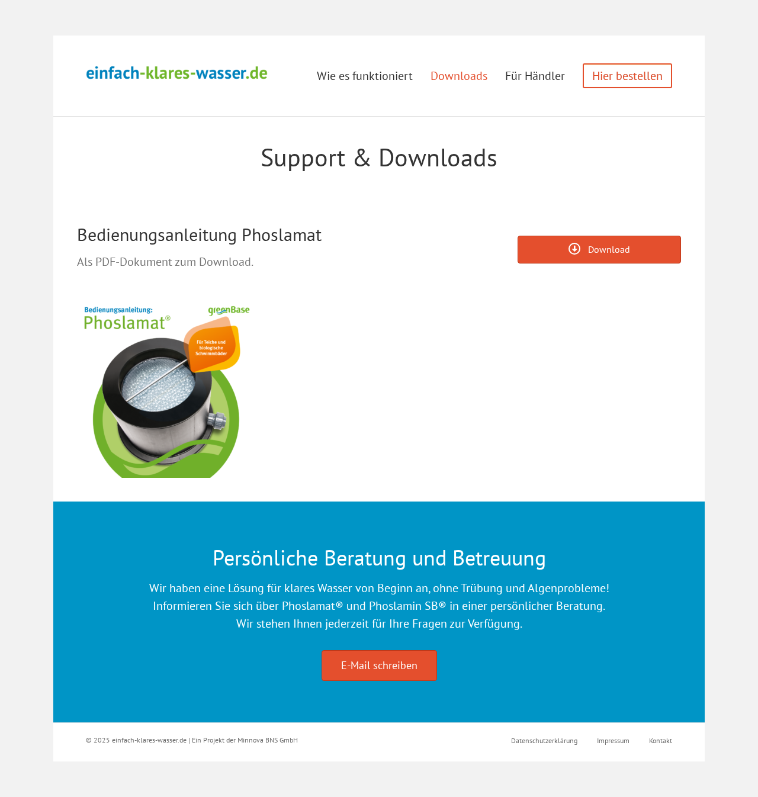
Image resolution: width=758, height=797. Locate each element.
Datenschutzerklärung (544, 740)
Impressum (613, 740)
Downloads (459, 75)
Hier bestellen (627, 75)
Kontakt (660, 740)
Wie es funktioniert (365, 75)
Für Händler (535, 75)
